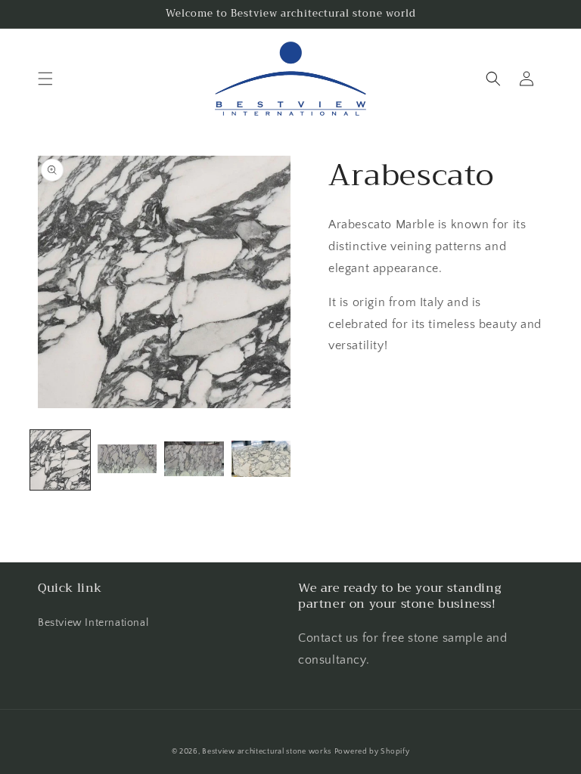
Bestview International (93, 623)
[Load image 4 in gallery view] (261, 460)
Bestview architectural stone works (266, 752)
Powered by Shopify (372, 752)
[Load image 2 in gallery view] (127, 460)
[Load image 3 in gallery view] (194, 460)
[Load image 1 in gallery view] (60, 460)
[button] (45, 78)
